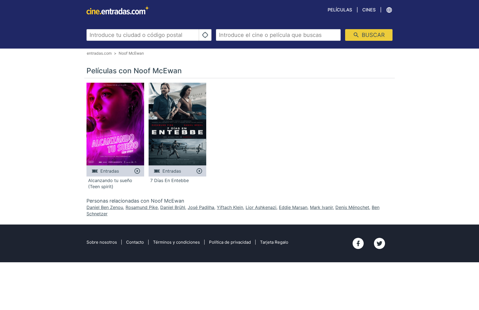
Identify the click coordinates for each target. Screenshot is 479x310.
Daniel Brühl (172, 207)
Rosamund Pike (142, 207)
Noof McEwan (131, 53)
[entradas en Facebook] (358, 243)
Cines (369, 9)
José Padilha (201, 207)
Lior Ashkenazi (261, 207)
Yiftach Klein (230, 207)
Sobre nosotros (101, 242)
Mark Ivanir (321, 207)
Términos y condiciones (176, 242)
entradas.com (99, 53)
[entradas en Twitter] (379, 243)
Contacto (135, 242)
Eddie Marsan (293, 207)
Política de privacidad (230, 242)
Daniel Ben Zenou (104, 207)
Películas (340, 9)
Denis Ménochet (352, 207)
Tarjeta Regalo (274, 242)
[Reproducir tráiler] (137, 171)
